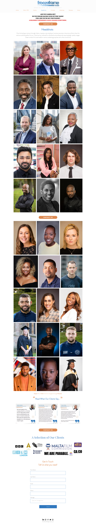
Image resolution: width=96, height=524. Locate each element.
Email (31, 483)
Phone (31, 490)
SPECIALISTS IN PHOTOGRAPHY (48, 7)
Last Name (32, 476)
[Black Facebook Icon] (48, 520)
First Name (33, 469)
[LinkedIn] (43, 520)
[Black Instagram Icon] (46, 520)
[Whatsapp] (53, 520)
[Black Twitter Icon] (50, 520)
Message (32, 497)
